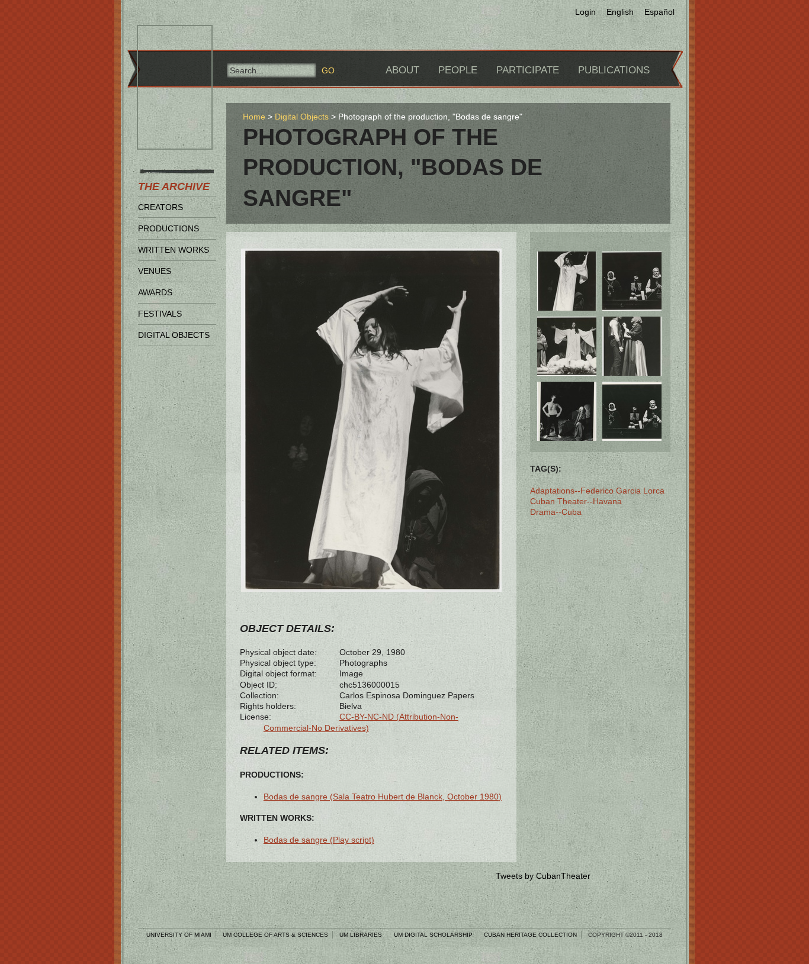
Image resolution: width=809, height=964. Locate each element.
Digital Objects (174, 335)
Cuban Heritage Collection (530, 934)
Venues (154, 271)
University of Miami (178, 934)
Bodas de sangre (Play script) (319, 839)
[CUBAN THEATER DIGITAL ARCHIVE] (164, 39)
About (402, 70)
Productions (168, 228)
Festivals (160, 313)
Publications (614, 70)
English (620, 12)
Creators (160, 207)
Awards (155, 292)
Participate (527, 70)
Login (585, 12)
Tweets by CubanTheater (543, 876)
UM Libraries (360, 934)
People (457, 70)
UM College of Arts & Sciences (275, 934)
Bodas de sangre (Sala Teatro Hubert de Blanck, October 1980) (383, 796)
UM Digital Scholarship (433, 934)
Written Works (173, 249)
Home (254, 116)
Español (659, 12)
